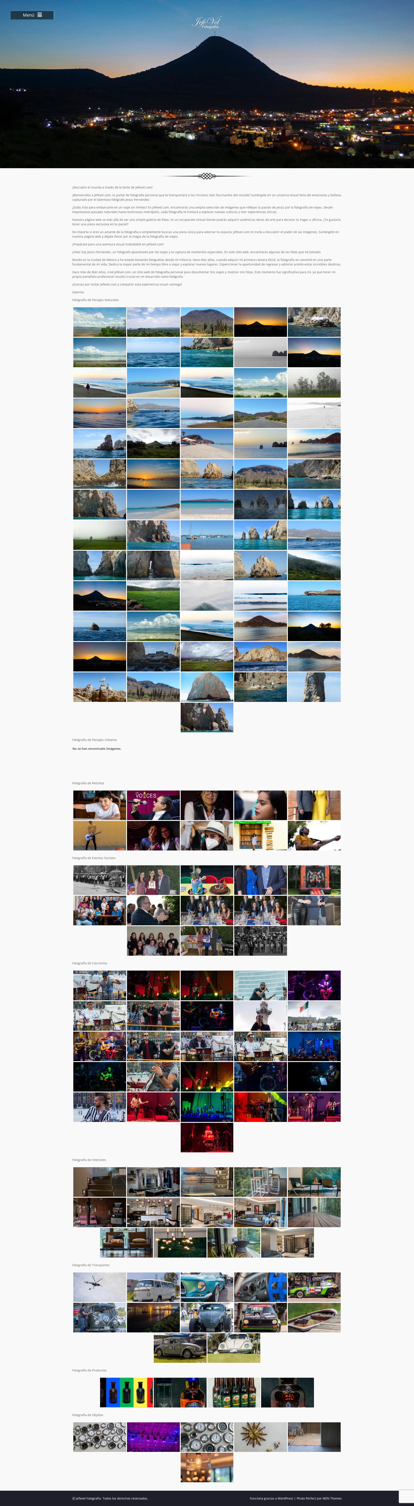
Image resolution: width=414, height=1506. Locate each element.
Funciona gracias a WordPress (271, 1498)
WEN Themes (332, 1498)
